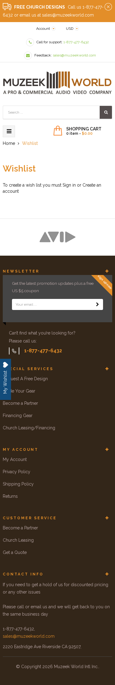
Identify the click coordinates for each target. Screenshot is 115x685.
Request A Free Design (25, 378)
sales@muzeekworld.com (29, 636)
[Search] (106, 112)
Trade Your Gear (19, 391)
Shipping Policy (18, 484)
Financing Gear (18, 415)
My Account (15, 459)
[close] (108, 7)
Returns (10, 496)
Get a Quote (15, 552)
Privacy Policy (16, 471)
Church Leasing (18, 540)
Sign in (69, 185)
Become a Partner (20, 403)
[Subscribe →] (97, 304)
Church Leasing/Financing (29, 427)
